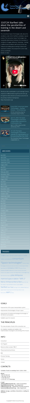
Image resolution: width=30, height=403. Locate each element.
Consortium (4, 341)
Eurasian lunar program (5, 272)
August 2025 (4, 164)
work (13, 289)
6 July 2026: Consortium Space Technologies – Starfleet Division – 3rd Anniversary (19, 108)
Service (2, 359)
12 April (3, 255)
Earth (13, 270)
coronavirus (10, 268)
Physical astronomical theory (8, 350)
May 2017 (3, 232)
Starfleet (4, 287)
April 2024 (3, 184)
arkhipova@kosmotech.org (8, 383)
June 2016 (3, 246)
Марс (13, 292)
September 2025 (5, 162)
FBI (22, 272)
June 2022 (3, 205)
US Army (19, 287)
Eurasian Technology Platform (15, 272)
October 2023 (4, 193)
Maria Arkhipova (7, 282)
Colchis (25, 255)
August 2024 (4, 179)
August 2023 (4, 198)
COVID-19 (17, 268)
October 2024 (4, 177)
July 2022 (3, 203)
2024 (10, 255)
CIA (22, 255)
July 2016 (3, 244)
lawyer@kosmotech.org (7, 385)
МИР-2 (8, 292)
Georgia (25, 272)
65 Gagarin (7, 255)
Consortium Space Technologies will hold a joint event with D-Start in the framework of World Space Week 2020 (15, 266)
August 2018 (4, 225)
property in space (6, 284)
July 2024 (3, 181)
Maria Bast (18, 282)
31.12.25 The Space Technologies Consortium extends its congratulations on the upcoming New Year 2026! (19, 133)
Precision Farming (5, 356)
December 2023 (5, 189)
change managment (18, 255)
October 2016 (4, 239)
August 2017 (4, 230)
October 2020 (4, 210)
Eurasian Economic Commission (20, 270)
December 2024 (5, 174)
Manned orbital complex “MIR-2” (9, 347)
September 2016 (5, 242)
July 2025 (3, 167)
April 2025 (3, 169)
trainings (15, 287)
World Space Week (17, 289)
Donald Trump (8, 270)
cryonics (21, 268)
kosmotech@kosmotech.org (8, 388)
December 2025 (5, 160)
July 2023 (3, 201)
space (21, 284)
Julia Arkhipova (17, 275)
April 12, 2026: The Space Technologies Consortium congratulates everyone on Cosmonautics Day (18, 120)
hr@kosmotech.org (6, 386)
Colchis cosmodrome (6, 259)
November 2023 (5, 191)
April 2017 (3, 234)
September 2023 (5, 196)
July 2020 (3, 213)
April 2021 (3, 208)
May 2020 (3, 215)
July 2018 (3, 227)
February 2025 (5, 172)
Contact (3, 362)
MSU (25, 282)
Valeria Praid (23, 287)
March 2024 (4, 186)
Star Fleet (10, 287)
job (10, 275)
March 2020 (4, 220)
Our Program (4, 344)
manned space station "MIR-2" (13, 278)
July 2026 (3, 155)
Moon (23, 282)
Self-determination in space (14, 284)
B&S (2, 353)
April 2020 (3, 218)
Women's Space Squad (8, 289)
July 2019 (3, 222)
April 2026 (3, 157)
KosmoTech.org (20, 400)
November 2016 (5, 237)
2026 (13, 255)
